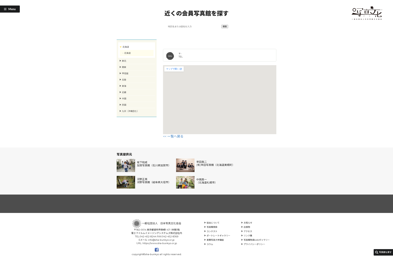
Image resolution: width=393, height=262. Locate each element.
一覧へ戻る (175, 136)
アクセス (248, 231)
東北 (124, 60)
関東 (124, 67)
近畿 (124, 92)
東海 (124, 86)
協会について (213, 222)
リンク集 (248, 235)
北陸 (124, 79)
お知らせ (248, 222)
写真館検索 (212, 227)
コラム (210, 244)
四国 (124, 104)
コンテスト (212, 231)
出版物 (247, 227)
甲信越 (125, 73)
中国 (124, 98)
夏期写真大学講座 (215, 240)
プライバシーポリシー (254, 244)
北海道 (126, 47)
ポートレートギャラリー (218, 235)
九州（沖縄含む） (130, 111)
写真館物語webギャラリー (257, 240)
